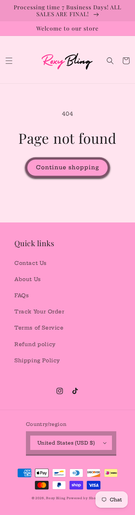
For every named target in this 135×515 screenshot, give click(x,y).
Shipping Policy (37, 360)
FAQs (21, 295)
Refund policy (35, 344)
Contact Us (30, 263)
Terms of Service (39, 328)
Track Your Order (39, 311)
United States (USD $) (66, 443)
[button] (9, 61)
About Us (27, 279)
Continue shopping (67, 167)
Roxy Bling (56, 498)
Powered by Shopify (85, 498)
